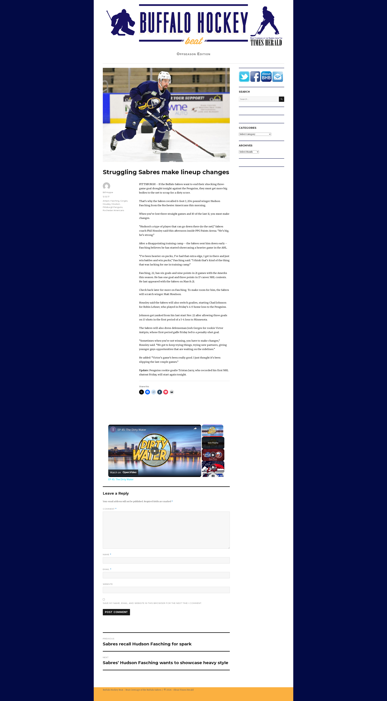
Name (107, 554)
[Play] (213, 455)
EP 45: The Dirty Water (132, 429)
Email (107, 569)
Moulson (116, 204)
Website (108, 584)
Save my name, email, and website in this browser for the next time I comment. (152, 603)
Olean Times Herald (183, 690)
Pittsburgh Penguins (112, 207)
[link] (113, 429)
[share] (195, 428)
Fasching (115, 201)
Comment (110, 509)
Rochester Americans (113, 210)
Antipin (106, 201)
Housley (107, 204)
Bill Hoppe (108, 192)
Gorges (123, 201)
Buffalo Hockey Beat (113, 690)
